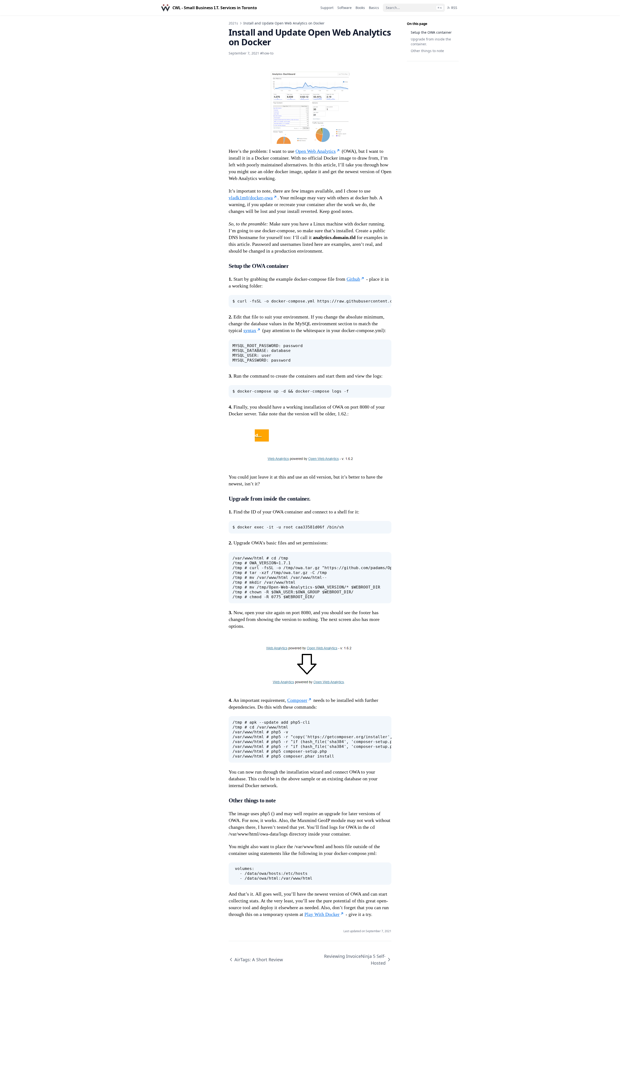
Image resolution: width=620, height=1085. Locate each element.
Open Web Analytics (315, 151)
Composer (297, 700)
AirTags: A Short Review (258, 959)
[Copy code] (385, 301)
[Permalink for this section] (293, 266)
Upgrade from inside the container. (431, 41)
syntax (249, 330)
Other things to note (427, 50)
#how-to (266, 53)
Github (353, 279)
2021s (233, 23)
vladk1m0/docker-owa (251, 197)
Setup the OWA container (431, 32)
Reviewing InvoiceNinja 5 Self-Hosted (355, 959)
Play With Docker (322, 914)
